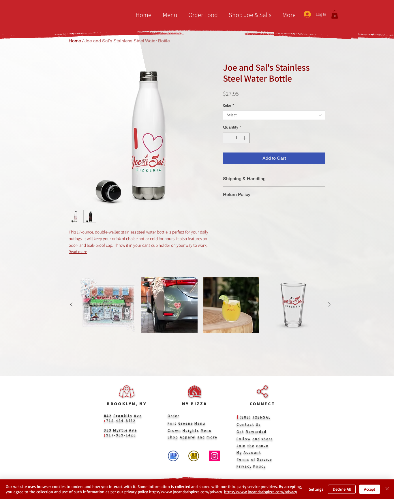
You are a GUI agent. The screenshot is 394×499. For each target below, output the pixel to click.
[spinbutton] (236, 138)
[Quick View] (108, 305)
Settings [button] (316, 489)
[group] (200, 314)
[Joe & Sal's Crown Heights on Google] (173, 456)
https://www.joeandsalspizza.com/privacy (260, 491)
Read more (78, 251)
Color (228, 105)
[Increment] (245, 138)
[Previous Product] (71, 304)
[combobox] (274, 115)
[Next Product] (329, 304)
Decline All (342, 489)
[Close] (387, 489)
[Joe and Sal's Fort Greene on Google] (193, 456)
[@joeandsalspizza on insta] (214, 456)
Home (75, 41)
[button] (169, 15)
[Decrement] (227, 138)
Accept (369, 489)
